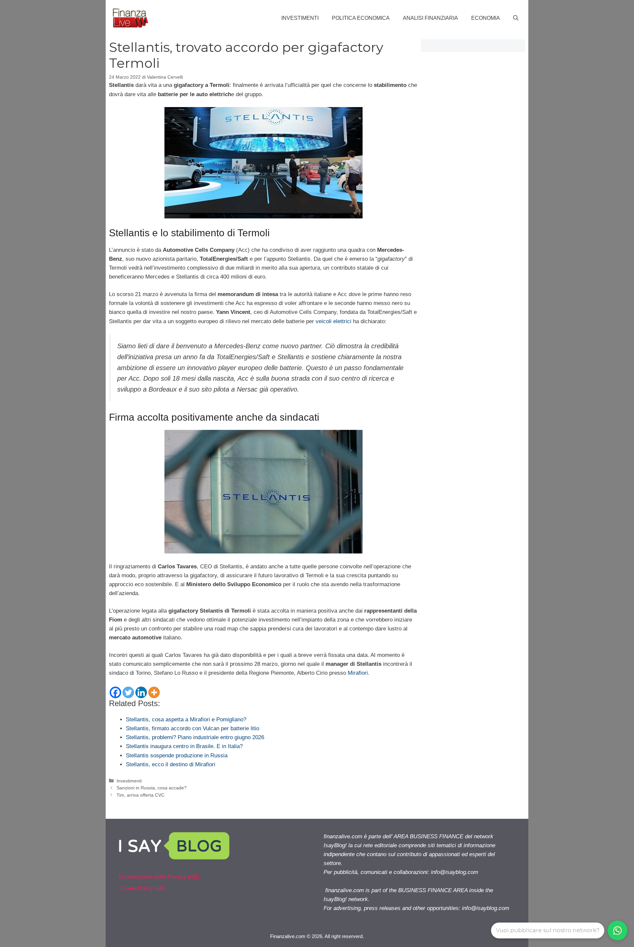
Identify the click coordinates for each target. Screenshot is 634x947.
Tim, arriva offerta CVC (140, 795)
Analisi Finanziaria (430, 18)
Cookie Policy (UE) (142, 888)
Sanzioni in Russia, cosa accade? (152, 787)
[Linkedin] (141, 692)
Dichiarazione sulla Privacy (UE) (159, 877)
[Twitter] (128, 692)
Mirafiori (358, 673)
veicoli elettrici (333, 321)
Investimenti (300, 18)
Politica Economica (361, 18)
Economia (485, 18)
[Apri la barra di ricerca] (516, 18)
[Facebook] (115, 692)
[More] (154, 692)
